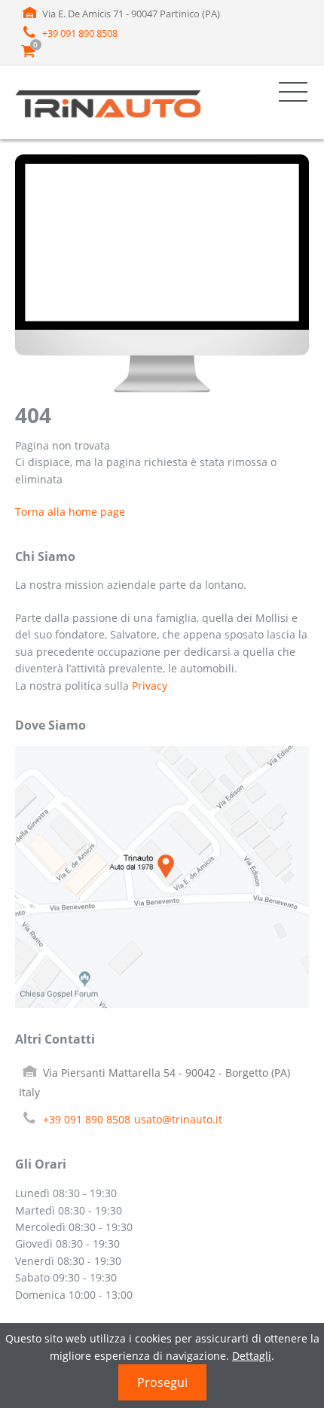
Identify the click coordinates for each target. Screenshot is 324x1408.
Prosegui (162, 1382)
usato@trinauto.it (178, 1119)
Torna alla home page (70, 511)
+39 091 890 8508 (80, 33)
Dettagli (251, 1356)
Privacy (149, 685)
